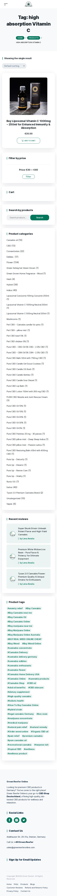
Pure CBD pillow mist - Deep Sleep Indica (26, 439)
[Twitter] (24, 820)
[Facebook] (9, 820)
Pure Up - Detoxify (15, 459)
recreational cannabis (20, 744)
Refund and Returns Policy (36, 888)
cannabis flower (17, 670)
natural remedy (39, 727)
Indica (9, 290)
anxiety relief (16, 608)
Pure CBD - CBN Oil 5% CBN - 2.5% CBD (26, 352)
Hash (9, 279)
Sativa (9, 487)
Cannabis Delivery (18, 652)
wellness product (18, 753)
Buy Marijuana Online (19, 630)
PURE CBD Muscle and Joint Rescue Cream (27, 397)
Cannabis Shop (16, 683)
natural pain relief (18, 727)
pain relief (14, 736)
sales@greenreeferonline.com (21, 847)
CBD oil (32, 683)
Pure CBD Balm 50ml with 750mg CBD (25, 358)
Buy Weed (14, 643)
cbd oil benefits (17, 687)
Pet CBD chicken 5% (16, 341)
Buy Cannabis (34, 608)
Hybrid (10, 284)
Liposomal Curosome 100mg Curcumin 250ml (28, 295)
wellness (30, 749)
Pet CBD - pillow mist (17, 330)
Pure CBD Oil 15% (15, 411)
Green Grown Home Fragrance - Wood (25, 273)
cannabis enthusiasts (20, 665)
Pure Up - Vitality (15, 476)
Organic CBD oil (40, 731)
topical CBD (15, 749)
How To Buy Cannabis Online (23, 705)
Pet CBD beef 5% (15, 335)
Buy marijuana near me (20, 626)
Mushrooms (12, 319)
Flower (10, 262)
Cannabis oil (12, 240)
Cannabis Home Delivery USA (24, 674)
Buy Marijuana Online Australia (24, 634)
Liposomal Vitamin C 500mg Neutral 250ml (26, 313)
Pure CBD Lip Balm (15, 386)
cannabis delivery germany (23, 656)
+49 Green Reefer (23, 842)
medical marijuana (18, 722)
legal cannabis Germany (21, 714)
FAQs (16, 884)
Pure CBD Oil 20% (15, 417)
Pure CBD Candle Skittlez (18, 374)
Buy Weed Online (32, 643)
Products (24, 884)
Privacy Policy (12, 891)
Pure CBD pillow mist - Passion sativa (24, 445)
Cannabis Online (17, 678)
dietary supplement (19, 692)
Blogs (32, 884)
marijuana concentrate (20, 718)
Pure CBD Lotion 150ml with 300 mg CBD (26, 391)
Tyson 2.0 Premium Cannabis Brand (23, 492)
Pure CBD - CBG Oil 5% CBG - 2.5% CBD (26, 347)
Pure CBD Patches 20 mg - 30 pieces (24, 433)
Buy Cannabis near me (20, 612)
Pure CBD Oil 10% (15, 406)
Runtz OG (11, 481)
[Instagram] (16, 820)
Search (39, 217)
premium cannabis (33, 736)
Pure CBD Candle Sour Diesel (20, 380)
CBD (9, 245)
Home (9, 884)
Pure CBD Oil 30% (15, 422)
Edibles (10, 257)
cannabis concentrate (20, 648)
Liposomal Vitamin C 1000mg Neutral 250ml (27, 304)
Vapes (9, 504)
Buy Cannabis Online (19, 621)
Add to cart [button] (29, 141)
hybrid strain (15, 709)
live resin (42, 714)
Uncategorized (13, 498)
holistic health (16, 700)
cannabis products (39, 678)
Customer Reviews (15, 888)
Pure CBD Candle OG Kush (19, 369)
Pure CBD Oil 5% (14, 428)
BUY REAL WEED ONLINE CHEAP (25, 639)
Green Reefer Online (17, 781)
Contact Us (25, 891)
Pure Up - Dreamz (15, 465)
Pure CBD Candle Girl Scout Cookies (24, 363)
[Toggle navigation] (5, 4)
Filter (28, 176)
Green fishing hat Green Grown (21, 268)
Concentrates (13, 251)
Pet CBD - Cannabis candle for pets (23, 324)
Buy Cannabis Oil (17, 617)
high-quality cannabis (20, 696)
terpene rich (42, 744)
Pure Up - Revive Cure (17, 470)
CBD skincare (36, 687)
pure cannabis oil (18, 740)
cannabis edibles (18, 661)
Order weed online (18, 731)
